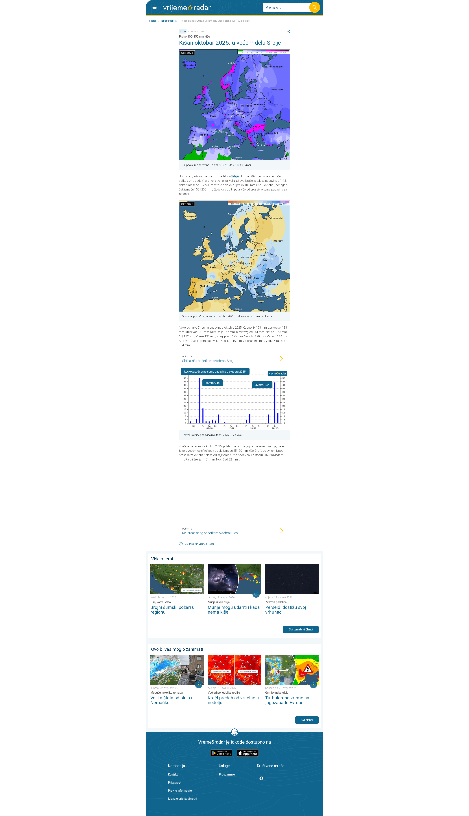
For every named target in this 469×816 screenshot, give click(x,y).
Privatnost (174, 782)
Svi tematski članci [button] (301, 629)
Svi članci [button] (307, 720)
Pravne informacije (180, 790)
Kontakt (173, 774)
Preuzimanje (227, 774)
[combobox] (289, 7)
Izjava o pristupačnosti (182, 798)
